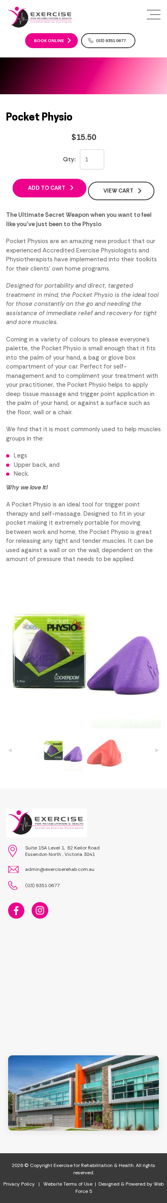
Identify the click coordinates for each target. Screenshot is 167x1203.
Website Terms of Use (67, 1184)
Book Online (49, 40)
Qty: (69, 159)
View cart (118, 190)
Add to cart (46, 187)
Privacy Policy (19, 1184)
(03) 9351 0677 (111, 40)
